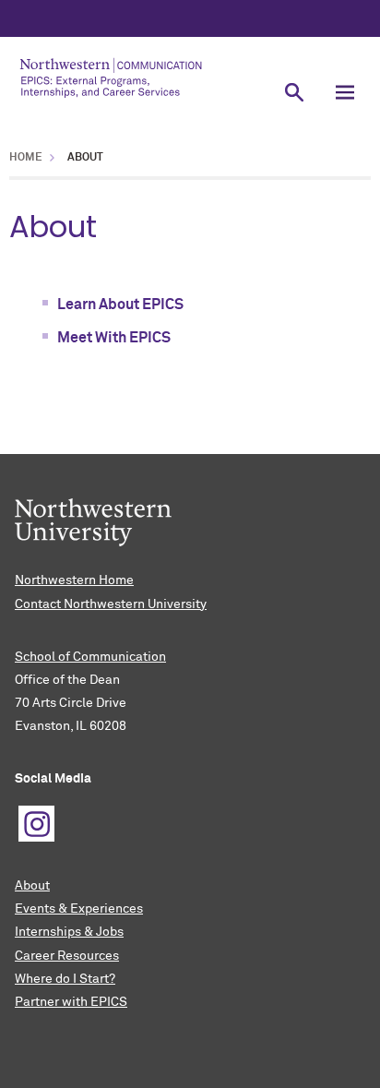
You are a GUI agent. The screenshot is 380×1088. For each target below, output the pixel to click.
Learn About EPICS (120, 304)
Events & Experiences (79, 909)
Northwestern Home (74, 580)
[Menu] (345, 91)
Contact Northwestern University (111, 604)
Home (25, 157)
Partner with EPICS (71, 1002)
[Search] (294, 91)
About (32, 885)
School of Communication (90, 657)
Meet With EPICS (114, 337)
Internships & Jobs (69, 932)
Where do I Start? (65, 979)
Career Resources (67, 956)
